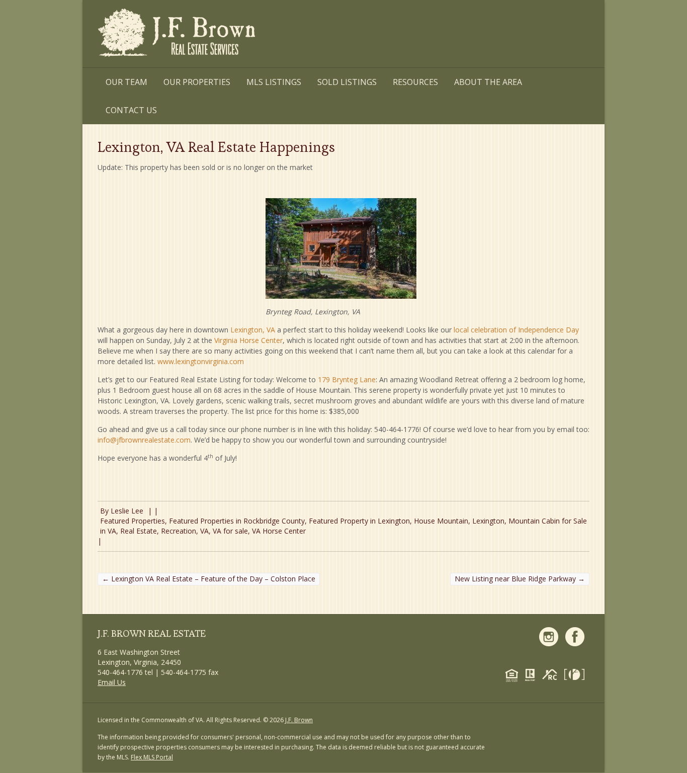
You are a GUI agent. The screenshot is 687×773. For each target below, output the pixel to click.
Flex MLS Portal (152, 757)
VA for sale (230, 531)
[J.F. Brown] (178, 34)
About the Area (488, 82)
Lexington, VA (252, 329)
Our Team (126, 82)
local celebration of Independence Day (516, 329)
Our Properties (196, 82)
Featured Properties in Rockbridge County (237, 521)
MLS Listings (273, 82)
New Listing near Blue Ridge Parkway (520, 578)
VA (204, 531)
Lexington (488, 521)
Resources (415, 82)
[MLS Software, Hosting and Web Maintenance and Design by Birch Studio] (576, 673)
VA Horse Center (279, 531)
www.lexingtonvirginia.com (200, 361)
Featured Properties (132, 521)
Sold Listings (347, 82)
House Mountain (441, 521)
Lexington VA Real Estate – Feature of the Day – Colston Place (208, 578)
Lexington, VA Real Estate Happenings (216, 147)
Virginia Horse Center (248, 340)
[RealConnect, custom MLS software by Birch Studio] (552, 673)
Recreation (178, 531)
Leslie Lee (127, 511)
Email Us (112, 682)
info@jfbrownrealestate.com (144, 440)
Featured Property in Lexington (359, 521)
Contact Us (131, 110)
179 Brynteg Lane (347, 379)
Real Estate (138, 531)
